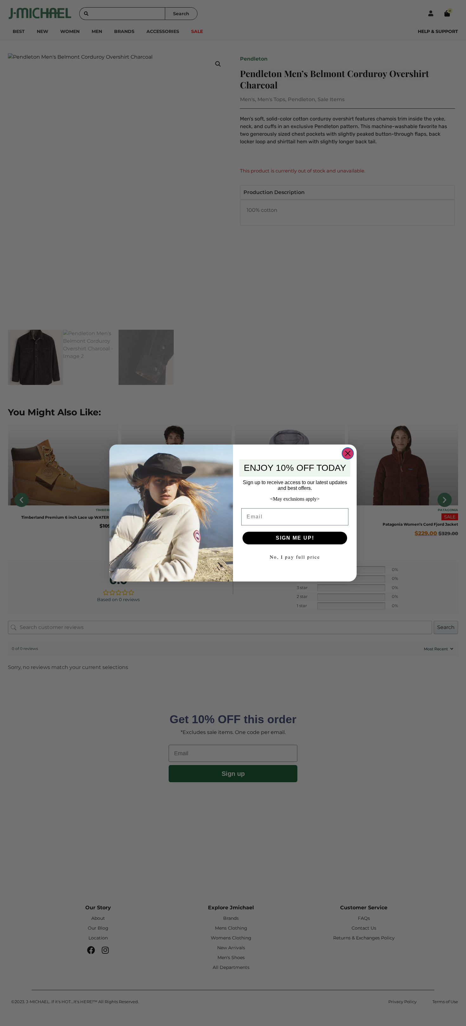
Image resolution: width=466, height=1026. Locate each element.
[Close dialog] (347, 453)
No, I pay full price (295, 557)
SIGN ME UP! (295, 538)
